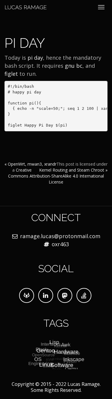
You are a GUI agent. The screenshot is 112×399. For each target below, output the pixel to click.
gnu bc (73, 65)
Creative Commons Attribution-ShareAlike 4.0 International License (56, 176)
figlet (11, 73)
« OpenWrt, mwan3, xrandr (30, 164)
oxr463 (60, 244)
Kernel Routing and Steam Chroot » (73, 170)
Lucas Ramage (25, 7)
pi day (35, 57)
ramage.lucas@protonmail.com (60, 236)
